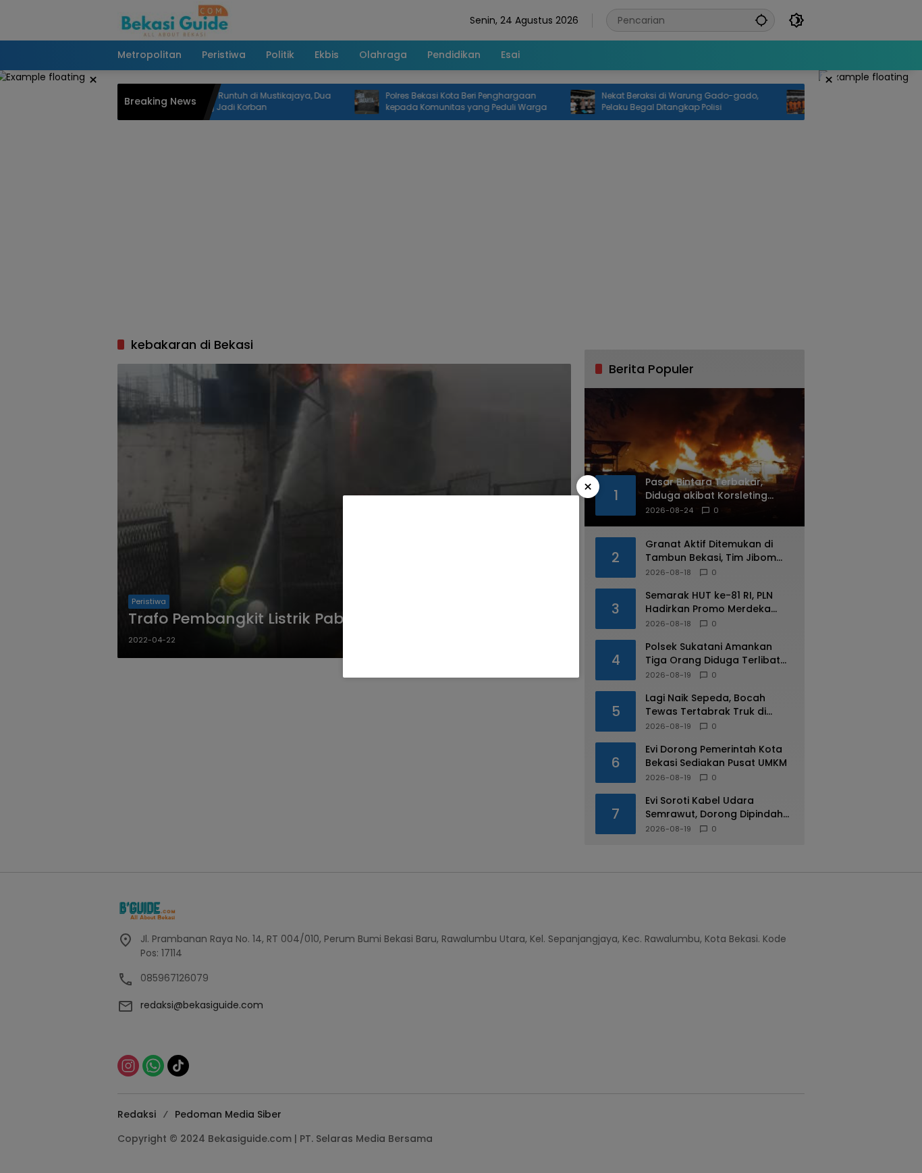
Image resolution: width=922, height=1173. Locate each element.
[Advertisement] (461, 586)
